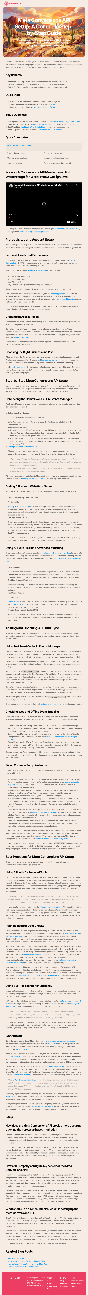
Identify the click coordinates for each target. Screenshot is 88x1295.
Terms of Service (77, 1281)
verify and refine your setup (50, 130)
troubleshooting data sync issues (65, 229)
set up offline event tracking (34, 479)
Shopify (11, 506)
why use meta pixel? (16, 1258)
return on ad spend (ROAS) (44, 107)
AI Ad (49, 1283)
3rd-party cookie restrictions (24, 1080)
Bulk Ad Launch (53, 1289)
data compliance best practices (44, 812)
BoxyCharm (10, 1096)
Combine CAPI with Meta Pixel (32, 127)
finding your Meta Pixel (61, 294)
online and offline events (51, 704)
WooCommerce (23, 506)
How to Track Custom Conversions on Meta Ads (27, 1264)
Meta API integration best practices (34, 232)
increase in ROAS (17, 604)
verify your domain (19, 367)
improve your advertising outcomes (60, 1041)
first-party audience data (29, 975)
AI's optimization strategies (51, 907)
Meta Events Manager (42, 124)
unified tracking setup (66, 299)
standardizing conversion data (53, 1066)
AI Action (50, 1281)
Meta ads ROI (21, 1049)
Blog (62, 1281)
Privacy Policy (76, 1283)
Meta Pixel (52, 1044)
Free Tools (64, 1286)
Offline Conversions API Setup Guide (23, 1267)
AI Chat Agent (52, 1286)
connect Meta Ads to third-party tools (52, 839)
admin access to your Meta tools (66, 121)
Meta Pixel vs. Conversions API (19, 145)
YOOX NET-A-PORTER (15, 1056)
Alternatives (64, 1283)
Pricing (73, 1286)
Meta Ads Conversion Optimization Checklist (26, 1261)
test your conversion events (52, 360)
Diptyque (56, 104)
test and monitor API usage (42, 1106)
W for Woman (13, 602)
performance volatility (22, 1075)
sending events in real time (34, 954)
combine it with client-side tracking (56, 553)
